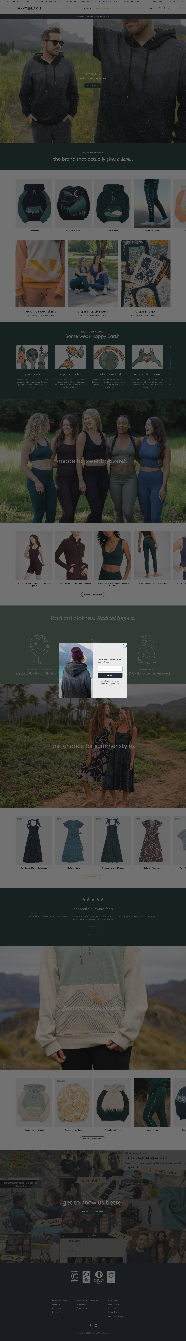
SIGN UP (110, 675)
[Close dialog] (125, 646)
